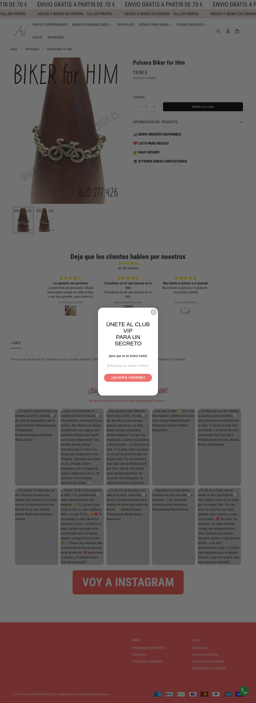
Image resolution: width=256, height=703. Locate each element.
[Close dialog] (153, 312)
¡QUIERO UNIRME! (128, 377)
